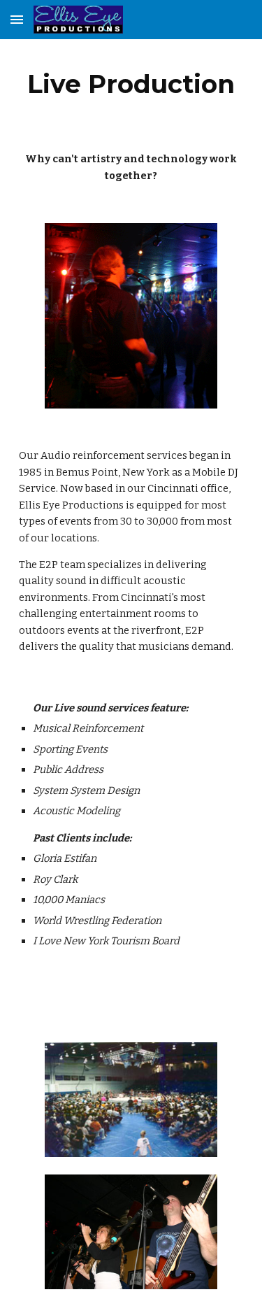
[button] (17, 19)
